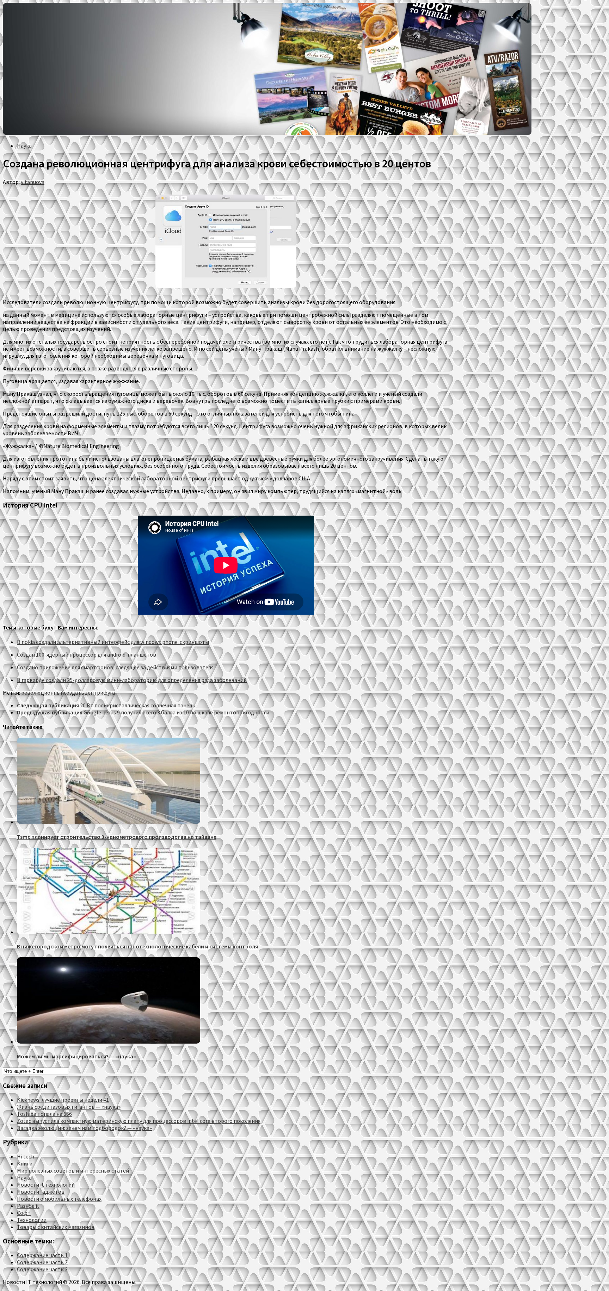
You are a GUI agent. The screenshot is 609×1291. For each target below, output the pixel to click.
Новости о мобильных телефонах (59, 1198)
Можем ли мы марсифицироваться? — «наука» (76, 1056)
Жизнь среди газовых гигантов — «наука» (69, 1106)
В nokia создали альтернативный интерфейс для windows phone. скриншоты (113, 641)
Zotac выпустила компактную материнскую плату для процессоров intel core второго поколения (138, 1120)
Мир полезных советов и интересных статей (73, 1170)
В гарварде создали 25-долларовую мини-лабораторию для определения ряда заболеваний (132, 679)
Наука (24, 145)
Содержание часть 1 (42, 1255)
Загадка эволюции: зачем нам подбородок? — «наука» (84, 1127)
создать (74, 692)
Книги (24, 1163)
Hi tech (25, 1156)
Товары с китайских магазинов (55, 1226)
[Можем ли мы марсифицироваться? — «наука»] (108, 1041)
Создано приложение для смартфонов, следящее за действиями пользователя (115, 667)
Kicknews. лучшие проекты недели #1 (63, 1099)
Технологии (32, 1219)
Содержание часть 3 (42, 1269)
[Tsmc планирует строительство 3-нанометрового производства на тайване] (108, 821)
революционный (42, 692)
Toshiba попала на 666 (44, 1113)
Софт (24, 1212)
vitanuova (32, 181)
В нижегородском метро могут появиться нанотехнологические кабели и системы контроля (137, 946)
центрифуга (99, 692)
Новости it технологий (46, 1184)
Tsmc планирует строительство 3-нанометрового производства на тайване (116, 836)
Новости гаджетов (40, 1191)
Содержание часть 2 (42, 1262)
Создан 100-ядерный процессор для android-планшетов (86, 654)
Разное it (28, 1205)
